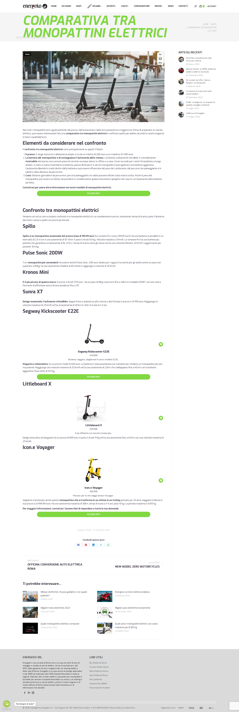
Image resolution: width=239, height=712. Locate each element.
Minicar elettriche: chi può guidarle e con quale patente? (64, 593)
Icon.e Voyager (94, 487)
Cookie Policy (129, 708)
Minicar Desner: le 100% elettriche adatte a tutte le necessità (201, 70)
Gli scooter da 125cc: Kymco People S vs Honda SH (198, 81)
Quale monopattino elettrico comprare (60, 623)
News (27, 54)
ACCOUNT (211, 6)
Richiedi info (93, 193)
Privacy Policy (116, 708)
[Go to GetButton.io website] (6, 709)
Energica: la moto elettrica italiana (132, 591)
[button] (161, 344)
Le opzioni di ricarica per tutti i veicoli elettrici (199, 92)
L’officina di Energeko (195, 113)
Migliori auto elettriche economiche (132, 607)
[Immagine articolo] (30, 596)
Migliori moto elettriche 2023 (55, 607)
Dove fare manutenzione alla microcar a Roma (198, 59)
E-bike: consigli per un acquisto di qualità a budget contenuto (200, 103)
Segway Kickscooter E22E (93, 351)
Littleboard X (93, 425)
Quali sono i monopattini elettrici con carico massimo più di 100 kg (136, 625)
